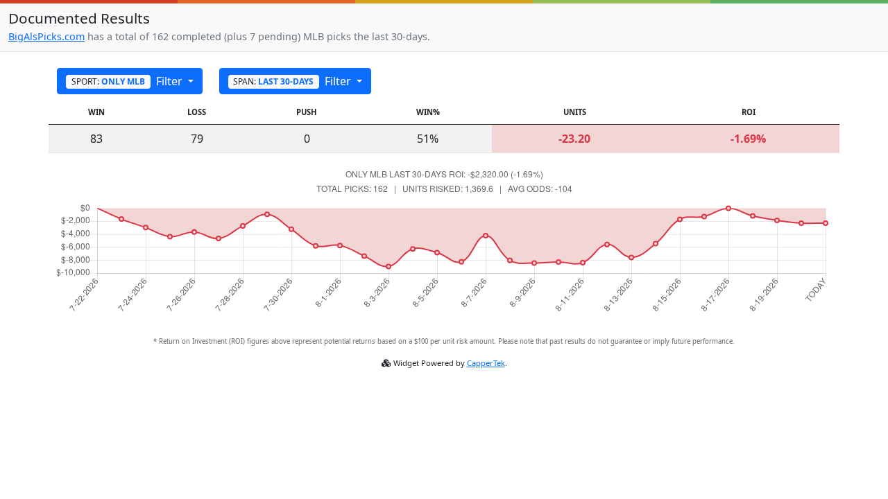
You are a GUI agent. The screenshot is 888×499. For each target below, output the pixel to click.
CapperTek (486, 363)
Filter (128, 81)
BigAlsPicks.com (46, 36)
